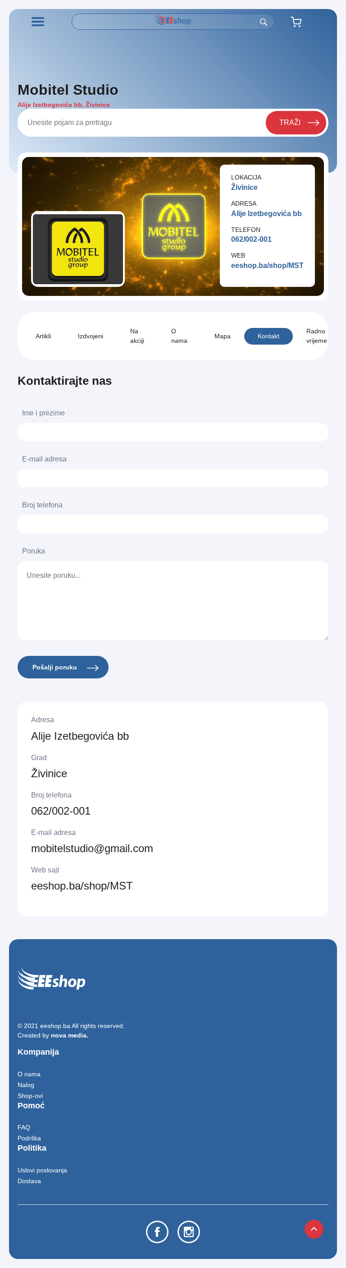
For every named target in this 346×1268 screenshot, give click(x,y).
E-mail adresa (44, 459)
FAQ (24, 1127)
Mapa (222, 336)
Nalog (26, 1084)
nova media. (69, 1035)
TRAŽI (289, 122)
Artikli (43, 336)
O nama (179, 335)
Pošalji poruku (55, 667)
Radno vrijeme (316, 335)
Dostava (29, 1181)
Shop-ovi (30, 1095)
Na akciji (137, 335)
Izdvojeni (90, 336)
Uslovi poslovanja (42, 1170)
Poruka (33, 551)
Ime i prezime (43, 413)
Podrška (29, 1138)
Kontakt (268, 336)
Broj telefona (42, 505)
